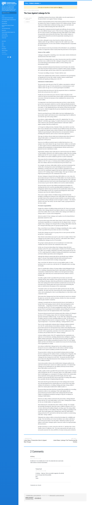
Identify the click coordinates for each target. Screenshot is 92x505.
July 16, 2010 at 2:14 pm (41, 470)
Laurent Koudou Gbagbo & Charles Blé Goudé (9, 19)
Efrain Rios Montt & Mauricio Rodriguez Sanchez (8, 26)
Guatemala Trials (4, 23)
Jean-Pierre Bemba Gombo (6, 28)
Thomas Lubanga (4, 34)
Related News (4, 48)
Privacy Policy (4, 52)
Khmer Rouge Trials (5, 35)
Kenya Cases (4, 30)
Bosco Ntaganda (4, 21)
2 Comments (27, 21)
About (3, 44)
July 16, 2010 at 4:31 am (35, 458)
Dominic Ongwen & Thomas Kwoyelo (7, 17)
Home (3, 43)
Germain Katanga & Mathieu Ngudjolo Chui (8, 32)
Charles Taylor (4, 37)
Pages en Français (4, 50)
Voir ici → (61, 7)
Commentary (27, 19)
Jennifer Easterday (35, 10)
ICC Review (3, 46)
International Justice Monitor (33, 495)
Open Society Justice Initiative (12, 5)
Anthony (32, 456)
